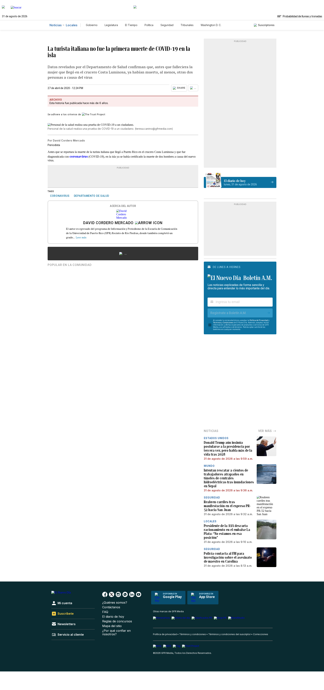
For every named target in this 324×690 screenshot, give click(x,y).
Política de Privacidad (259, 320)
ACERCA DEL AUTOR (123, 206)
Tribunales (187, 25)
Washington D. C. (211, 25)
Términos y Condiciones (223, 323)
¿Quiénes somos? (114, 602)
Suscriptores (266, 25)
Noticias (56, 25)
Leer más (81, 237)
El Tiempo (131, 25)
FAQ (105, 612)
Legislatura (111, 25)
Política (149, 25)
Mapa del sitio (112, 626)
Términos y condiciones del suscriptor (229, 634)
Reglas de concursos (117, 621)
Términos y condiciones (192, 634)
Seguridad (166, 25)
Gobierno (92, 25)
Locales (71, 25)
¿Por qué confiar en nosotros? (116, 632)
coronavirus (79, 156)
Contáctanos (111, 607)
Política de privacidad (165, 634)
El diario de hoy (113, 616)
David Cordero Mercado (108, 223)
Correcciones (260, 634)
